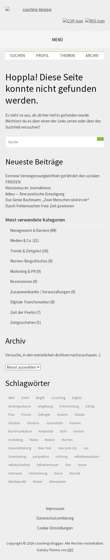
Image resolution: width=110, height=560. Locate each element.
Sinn (68, 465)
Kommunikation (20, 431)
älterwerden (57, 481)
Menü (57, 40)
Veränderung (38, 473)
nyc (86, 448)
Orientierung (17, 456)
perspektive (41, 456)
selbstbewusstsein (86, 456)
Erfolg (90, 406)
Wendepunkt (17, 481)
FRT (70, 549)
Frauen (26, 414)
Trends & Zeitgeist (25, 250)
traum (82, 465)
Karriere (75, 423)
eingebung (45, 406)
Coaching (58, 398)
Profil (42, 55)
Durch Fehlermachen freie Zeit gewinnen (39, 205)
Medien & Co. (21, 240)
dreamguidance (19, 406)
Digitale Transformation (30, 301)
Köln (63, 431)
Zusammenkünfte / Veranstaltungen (40, 291)
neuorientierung (19, 448)
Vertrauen (15, 473)
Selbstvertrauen (47, 465)
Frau (11, 414)
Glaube (79, 414)
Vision (58, 473)
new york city (67, 448)
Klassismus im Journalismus (28, 187)
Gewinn (62, 414)
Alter (11, 398)
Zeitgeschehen (23, 322)
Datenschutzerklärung (55, 518)
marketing (15, 440)
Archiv (92, 55)
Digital (76, 398)
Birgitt (40, 398)
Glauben (14, 423)
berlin (25, 398)
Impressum (55, 508)
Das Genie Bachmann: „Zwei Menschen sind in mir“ (47, 199)
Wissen (37, 481)
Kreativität (46, 431)
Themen (67, 55)
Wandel (74, 473)
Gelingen (44, 414)
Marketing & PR (23, 271)
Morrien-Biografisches (29, 260)
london (78, 431)
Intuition (33, 423)
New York (44, 448)
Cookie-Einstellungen (55, 527)
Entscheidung (69, 406)
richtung (62, 456)
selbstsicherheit (19, 465)
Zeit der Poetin (23, 312)
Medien (50, 440)
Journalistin (54, 423)
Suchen (17, 55)
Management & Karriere (29, 230)
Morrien (67, 440)
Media (34, 440)
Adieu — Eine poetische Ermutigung (35, 193)
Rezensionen (21, 281)
